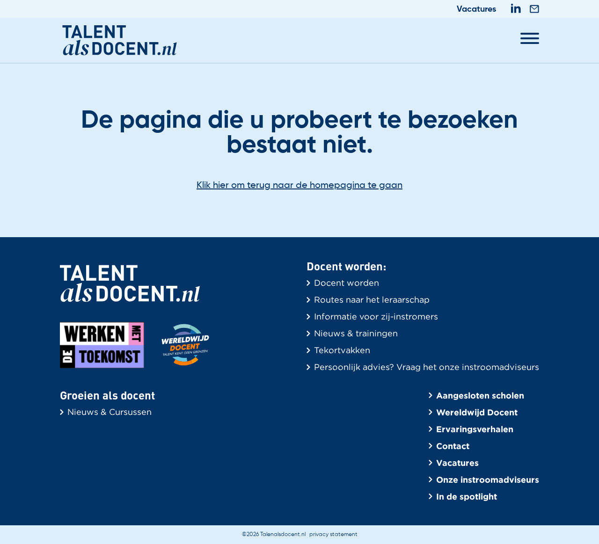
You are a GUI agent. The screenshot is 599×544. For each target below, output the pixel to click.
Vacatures (476, 9)
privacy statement (333, 534)
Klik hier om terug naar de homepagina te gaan (299, 185)
